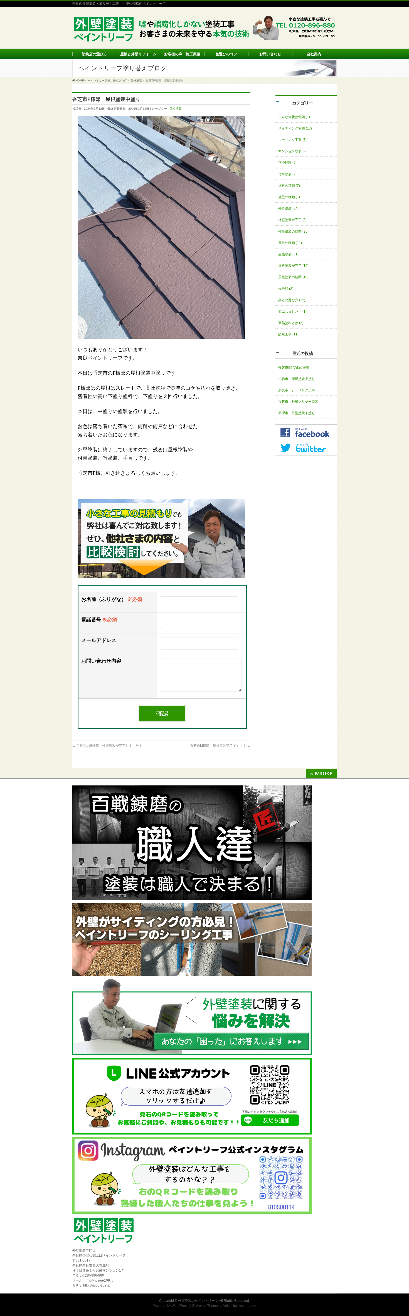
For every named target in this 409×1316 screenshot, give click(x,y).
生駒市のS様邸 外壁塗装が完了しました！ (107, 746)
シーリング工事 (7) (292, 140)
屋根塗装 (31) (288, 254)
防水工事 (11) (288, 334)
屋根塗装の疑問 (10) (293, 277)
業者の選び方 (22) (291, 300)
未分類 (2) (285, 289)
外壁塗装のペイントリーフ (198, 1301)
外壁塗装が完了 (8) (292, 220)
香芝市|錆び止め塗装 (293, 367)
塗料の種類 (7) (289, 186)
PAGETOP (323, 773)
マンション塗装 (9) (292, 151)
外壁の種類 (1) (289, 197)
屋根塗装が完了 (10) (293, 266)
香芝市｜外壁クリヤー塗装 (298, 402)
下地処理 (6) (287, 163)
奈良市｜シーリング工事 (296, 390)
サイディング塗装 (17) (295, 128)
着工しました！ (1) (292, 312)
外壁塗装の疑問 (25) (293, 231)
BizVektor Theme (205, 1306)
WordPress (180, 1306)
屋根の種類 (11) (290, 243)
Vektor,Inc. (230, 1306)
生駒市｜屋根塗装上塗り (296, 379)
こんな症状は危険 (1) (294, 117)
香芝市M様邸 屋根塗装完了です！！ (220, 746)
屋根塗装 (175, 108)
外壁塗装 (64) (288, 208)
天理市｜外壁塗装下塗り (296, 413)
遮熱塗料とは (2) (290, 323)
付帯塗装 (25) (288, 174)
